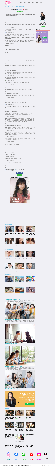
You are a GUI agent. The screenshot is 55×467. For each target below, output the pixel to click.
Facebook (16, 459)
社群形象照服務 (28, 417)
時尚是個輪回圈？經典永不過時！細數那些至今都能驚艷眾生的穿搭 (19, 446)
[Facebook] (42, 465)
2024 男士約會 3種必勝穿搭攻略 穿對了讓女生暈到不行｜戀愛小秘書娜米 (19, 430)
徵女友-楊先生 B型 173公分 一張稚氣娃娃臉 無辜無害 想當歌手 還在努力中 (19, 259)
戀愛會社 (37, 2)
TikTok (46, 458)
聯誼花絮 (25, 2)
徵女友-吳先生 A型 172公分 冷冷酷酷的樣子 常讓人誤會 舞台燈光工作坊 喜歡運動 (30, 259)
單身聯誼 (21, 2)
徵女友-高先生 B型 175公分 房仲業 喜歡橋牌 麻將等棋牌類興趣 (30, 271)
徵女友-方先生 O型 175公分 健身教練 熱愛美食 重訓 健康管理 (9, 271)
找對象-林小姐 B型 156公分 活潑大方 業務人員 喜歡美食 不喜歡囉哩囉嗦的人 (30, 234)
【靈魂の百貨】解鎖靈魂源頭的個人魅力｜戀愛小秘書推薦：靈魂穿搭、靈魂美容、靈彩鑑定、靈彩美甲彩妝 (9, 436)
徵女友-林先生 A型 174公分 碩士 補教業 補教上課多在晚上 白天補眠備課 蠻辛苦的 (19, 271)
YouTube (31, 459)
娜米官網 (8, 459)
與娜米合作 (41, 2)
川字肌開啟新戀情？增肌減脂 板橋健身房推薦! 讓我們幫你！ (9, 418)
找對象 (29, 2)
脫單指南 (33, 2)
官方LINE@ (24, 459)
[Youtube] (44, 465)
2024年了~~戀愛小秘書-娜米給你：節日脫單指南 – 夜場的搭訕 (30, 430)
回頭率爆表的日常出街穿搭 (30, 434)
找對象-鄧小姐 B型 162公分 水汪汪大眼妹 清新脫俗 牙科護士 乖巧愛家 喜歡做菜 (30, 246)
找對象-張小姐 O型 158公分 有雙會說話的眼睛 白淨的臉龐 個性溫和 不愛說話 (19, 246)
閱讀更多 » (6, 420)
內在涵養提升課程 (8, 429)
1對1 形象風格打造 (18, 417)
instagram (39, 459)
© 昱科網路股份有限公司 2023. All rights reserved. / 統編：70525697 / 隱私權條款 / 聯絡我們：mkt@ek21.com (17, 465)
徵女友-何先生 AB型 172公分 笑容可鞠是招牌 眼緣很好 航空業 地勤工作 (9, 259)
